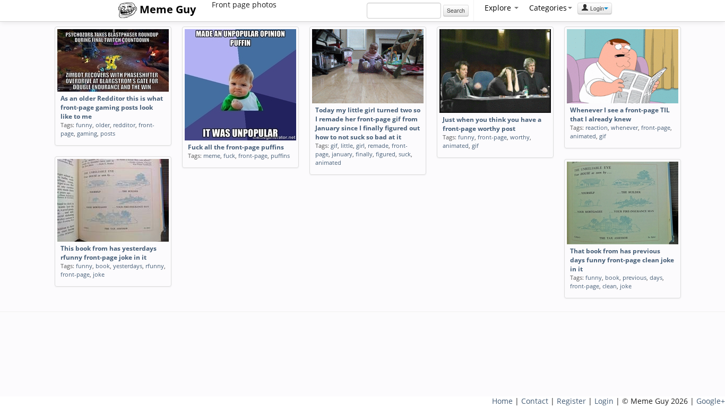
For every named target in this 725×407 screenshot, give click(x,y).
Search (456, 10)
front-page (252, 156)
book (103, 266)
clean (609, 286)
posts (107, 133)
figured (385, 154)
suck (405, 154)
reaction (596, 127)
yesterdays (127, 266)
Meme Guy (166, 9)
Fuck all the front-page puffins (236, 147)
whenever (624, 127)
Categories (548, 8)
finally (364, 154)
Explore (499, 8)
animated (328, 162)
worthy (520, 137)
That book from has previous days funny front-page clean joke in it (622, 260)
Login (596, 8)
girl (360, 145)
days (656, 277)
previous (634, 277)
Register (571, 401)
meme (211, 156)
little (347, 145)
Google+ (710, 401)
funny (84, 125)
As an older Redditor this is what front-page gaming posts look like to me (112, 107)
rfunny (154, 266)
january (342, 154)
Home (502, 401)
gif (334, 145)
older (103, 125)
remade (378, 145)
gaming (87, 133)
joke (99, 274)
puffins (280, 156)
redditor (124, 125)
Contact (534, 401)
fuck (229, 156)
